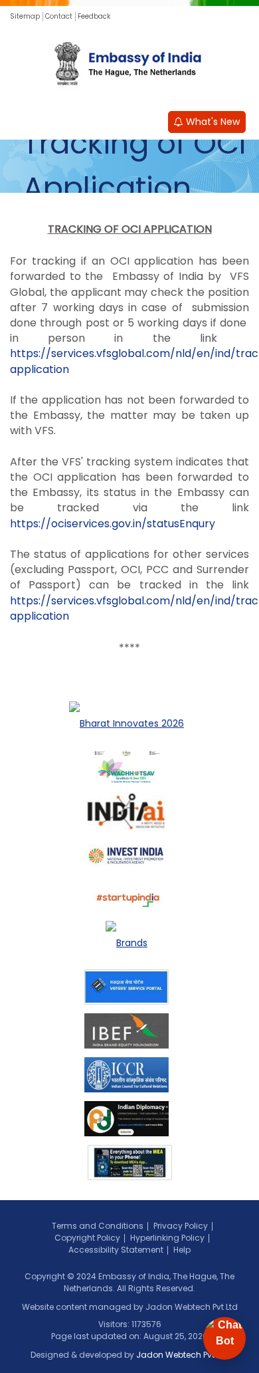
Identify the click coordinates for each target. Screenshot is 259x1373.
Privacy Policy (180, 1225)
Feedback (94, 16)
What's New (211, 121)
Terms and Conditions (97, 1225)
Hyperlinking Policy (167, 1237)
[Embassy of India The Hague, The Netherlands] (129, 65)
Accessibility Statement (115, 1249)
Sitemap (25, 16)
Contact (58, 16)
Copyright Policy (87, 1237)
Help (182, 1249)
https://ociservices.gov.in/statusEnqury (112, 523)
